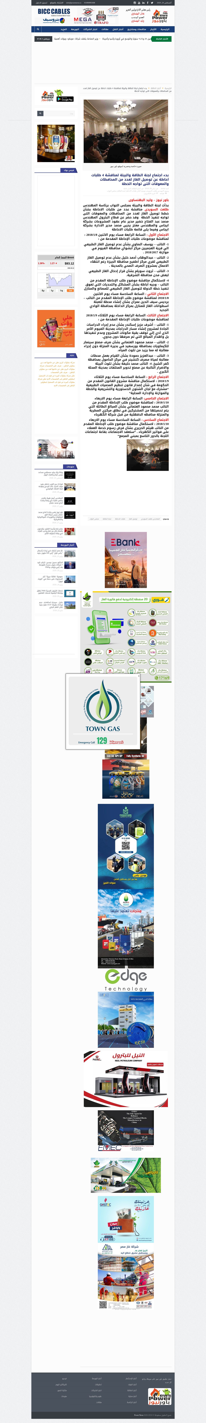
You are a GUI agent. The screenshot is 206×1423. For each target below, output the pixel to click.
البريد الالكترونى (149, 193)
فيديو (64, 1378)
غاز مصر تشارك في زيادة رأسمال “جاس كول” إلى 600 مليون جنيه (50, 552)
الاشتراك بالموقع (56, 2)
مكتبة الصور (62, 1390)
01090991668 (89, 2)
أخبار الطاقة (136, 189)
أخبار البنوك (132, 1384)
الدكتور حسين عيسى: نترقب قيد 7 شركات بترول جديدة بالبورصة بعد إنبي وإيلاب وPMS (50, 565)
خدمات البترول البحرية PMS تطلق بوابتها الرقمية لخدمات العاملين (50, 592)
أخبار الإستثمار (131, 1378)
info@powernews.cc (73, 2)
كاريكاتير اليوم (61, 1384)
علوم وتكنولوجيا (95, 1396)
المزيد (64, 29)
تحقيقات (98, 1384)
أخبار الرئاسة (132, 1402)
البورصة (75, 29)
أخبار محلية (132, 1396)
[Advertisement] (187, 78)
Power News (138, 1415)
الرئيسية (165, 29)
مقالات (104, 29)
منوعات (64, 1396)
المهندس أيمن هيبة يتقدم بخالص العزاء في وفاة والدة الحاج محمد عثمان (51, 500)
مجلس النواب (111, 191)
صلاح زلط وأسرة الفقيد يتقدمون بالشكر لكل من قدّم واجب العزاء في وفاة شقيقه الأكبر (50, 531)
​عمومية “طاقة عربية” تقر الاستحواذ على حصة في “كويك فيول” (50, 579)
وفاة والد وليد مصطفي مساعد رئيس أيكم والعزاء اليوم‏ (50, 473)
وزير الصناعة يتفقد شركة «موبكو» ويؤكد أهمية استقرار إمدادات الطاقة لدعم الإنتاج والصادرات (133, 39)
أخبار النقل (118, 29)
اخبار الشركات (90, 29)
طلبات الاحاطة (131, 191)
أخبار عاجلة (127, 189)
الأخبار (153, 29)
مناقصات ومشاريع (137, 29)
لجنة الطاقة (121, 191)
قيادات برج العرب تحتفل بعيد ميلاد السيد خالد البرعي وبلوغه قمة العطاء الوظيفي (51, 486)
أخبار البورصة (97, 1378)
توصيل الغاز (141, 191)
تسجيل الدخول (41, 2)
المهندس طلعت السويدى (155, 191)
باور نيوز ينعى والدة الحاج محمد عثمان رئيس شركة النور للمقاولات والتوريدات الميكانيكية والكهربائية (50, 516)
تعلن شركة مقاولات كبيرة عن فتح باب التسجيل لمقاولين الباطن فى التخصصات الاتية (56, 382)
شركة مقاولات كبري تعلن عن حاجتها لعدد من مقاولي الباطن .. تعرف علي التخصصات (57, 369)
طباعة (162, 193)
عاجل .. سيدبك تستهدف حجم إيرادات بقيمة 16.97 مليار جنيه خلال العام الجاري (51, 605)
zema (163, 189)
